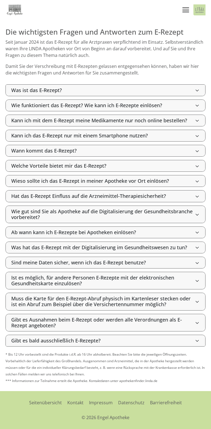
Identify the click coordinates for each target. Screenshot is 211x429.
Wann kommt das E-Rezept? (44, 150)
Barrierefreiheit (166, 403)
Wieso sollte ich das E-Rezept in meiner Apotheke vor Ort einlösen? (90, 181)
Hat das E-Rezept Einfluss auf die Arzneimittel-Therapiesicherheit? (88, 196)
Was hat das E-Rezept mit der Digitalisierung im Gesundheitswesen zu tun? (99, 247)
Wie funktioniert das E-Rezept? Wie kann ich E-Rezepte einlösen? (86, 105)
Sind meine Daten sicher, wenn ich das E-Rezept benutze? (78, 262)
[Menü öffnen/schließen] (185, 9)
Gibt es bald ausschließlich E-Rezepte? (56, 340)
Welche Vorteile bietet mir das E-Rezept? (58, 165)
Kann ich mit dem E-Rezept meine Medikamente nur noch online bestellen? (99, 120)
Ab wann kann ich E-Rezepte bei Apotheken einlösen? (73, 232)
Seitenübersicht (45, 403)
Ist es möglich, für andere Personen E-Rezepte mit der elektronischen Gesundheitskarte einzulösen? (92, 280)
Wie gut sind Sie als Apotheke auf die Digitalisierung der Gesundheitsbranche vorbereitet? (102, 214)
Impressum (101, 403)
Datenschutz (131, 403)
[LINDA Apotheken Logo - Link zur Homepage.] (199, 9)
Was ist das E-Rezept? (36, 90)
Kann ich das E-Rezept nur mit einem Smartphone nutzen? (79, 135)
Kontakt (75, 403)
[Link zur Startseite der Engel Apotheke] (14, 9)
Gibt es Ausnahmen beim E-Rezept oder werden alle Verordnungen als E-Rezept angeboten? (96, 322)
